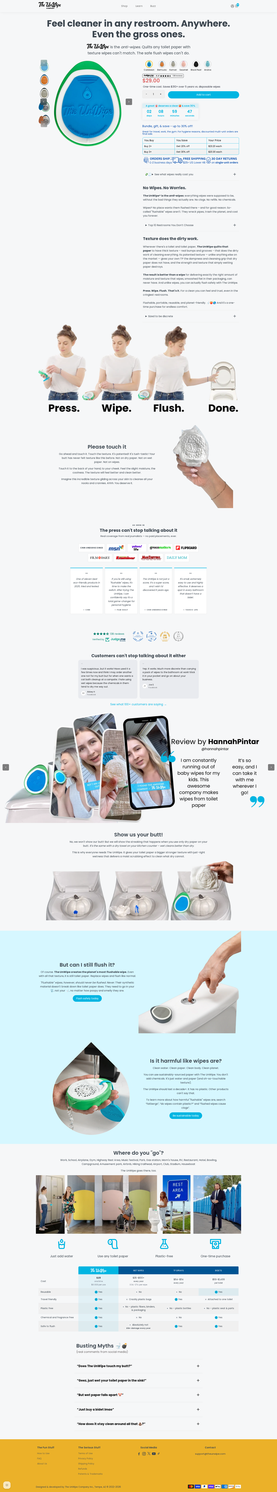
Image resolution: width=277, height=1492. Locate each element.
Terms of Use (85, 1453)
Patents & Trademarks (90, 1473)
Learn (139, 6)
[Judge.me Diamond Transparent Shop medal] (151, 636)
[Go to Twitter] (149, 1454)
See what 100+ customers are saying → (138, 704)
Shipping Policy (86, 1463)
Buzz (153, 6)
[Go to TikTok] (158, 1454)
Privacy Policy (85, 1458)
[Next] (44, 124)
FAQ (39, 1458)
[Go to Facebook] (139, 1454)
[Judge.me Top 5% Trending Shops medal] (178, 636)
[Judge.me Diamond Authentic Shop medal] (138, 636)
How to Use (43, 1453)
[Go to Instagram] (144, 1454)
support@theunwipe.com (210, 1453)
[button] (149, 64)
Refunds (82, 1468)
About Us (42, 1463)
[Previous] (44, 63)
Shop (124, 6)
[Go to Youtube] (154, 1454)
